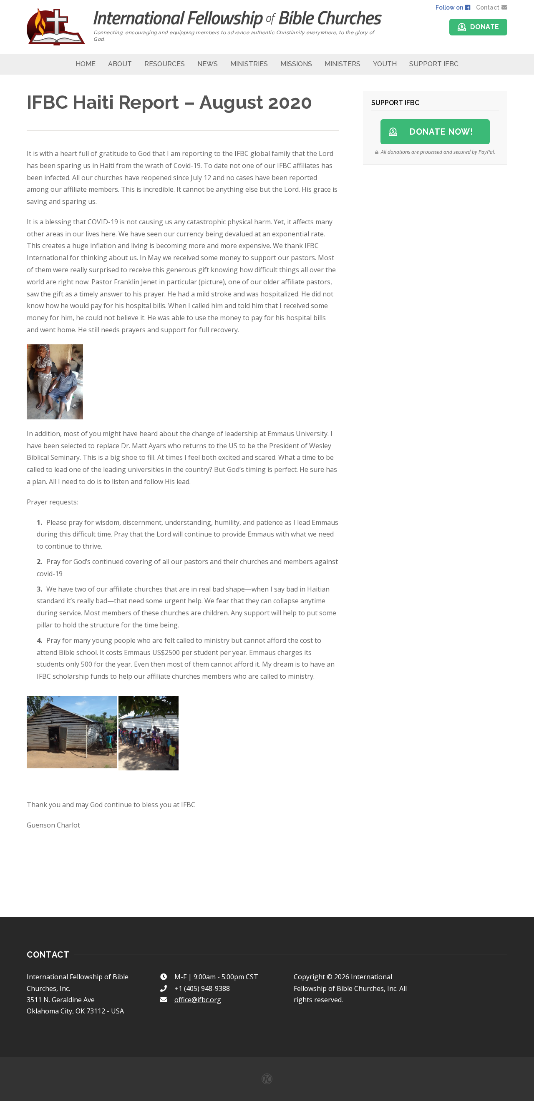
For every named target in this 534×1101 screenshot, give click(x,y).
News (207, 64)
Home (86, 64)
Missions (296, 64)
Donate (484, 27)
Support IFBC (433, 64)
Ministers (342, 64)
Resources (164, 64)
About (120, 64)
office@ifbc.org (197, 999)
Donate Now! (441, 132)
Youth (385, 64)
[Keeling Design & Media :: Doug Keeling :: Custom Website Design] (267, 1078)
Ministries (249, 64)
